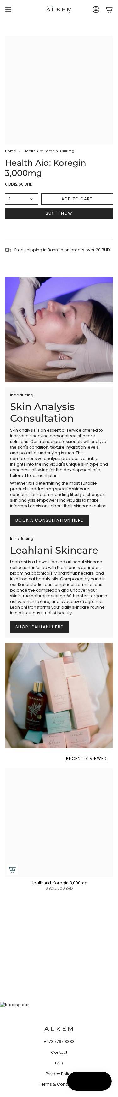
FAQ (59, 1063)
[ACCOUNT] (96, 9)
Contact (59, 1052)
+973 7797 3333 (59, 1041)
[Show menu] (8, 9)
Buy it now (59, 213)
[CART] (109, 9)
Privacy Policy (59, 1073)
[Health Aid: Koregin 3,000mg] (59, 822)
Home (10, 151)
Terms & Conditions (59, 1084)
